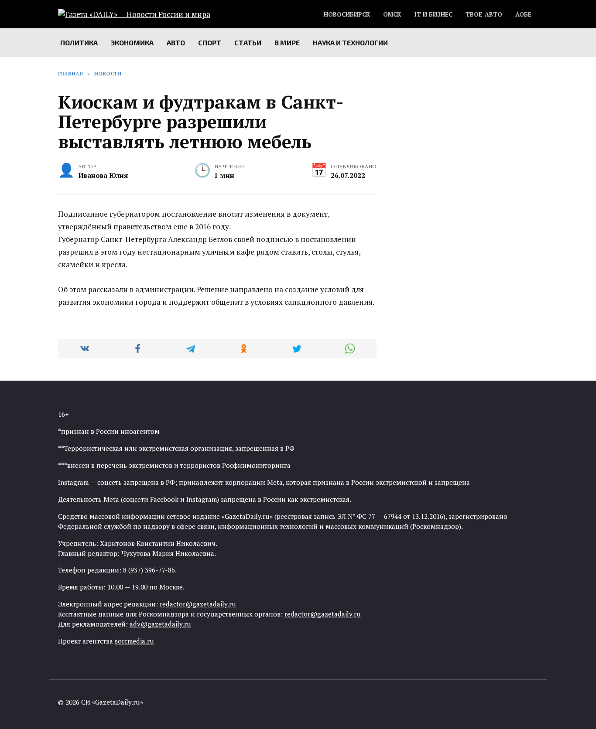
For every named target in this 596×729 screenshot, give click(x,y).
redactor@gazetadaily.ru (198, 604)
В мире (287, 42)
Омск (392, 14)
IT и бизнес (433, 14)
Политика (79, 42)
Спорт (209, 42)
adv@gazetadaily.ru (160, 624)
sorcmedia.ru (134, 641)
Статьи (247, 42)
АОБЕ (523, 14)
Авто (176, 42)
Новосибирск (347, 14)
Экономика (132, 42)
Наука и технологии (350, 42)
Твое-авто (484, 14)
